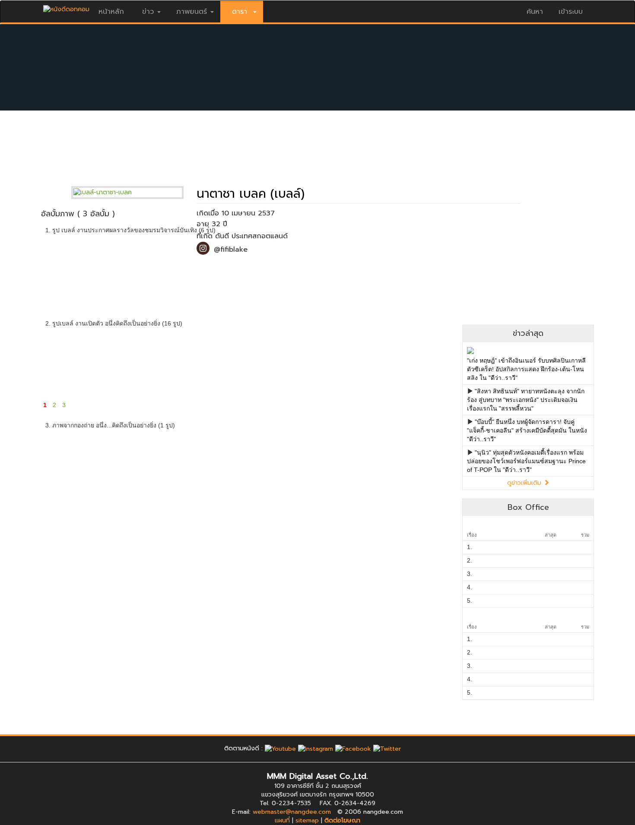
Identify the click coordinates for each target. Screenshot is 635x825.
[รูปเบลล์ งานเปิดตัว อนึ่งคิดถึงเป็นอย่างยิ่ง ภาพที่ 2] (144, 362)
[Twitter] (387, 748)
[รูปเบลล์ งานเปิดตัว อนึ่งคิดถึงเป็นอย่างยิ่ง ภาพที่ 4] (281, 362)
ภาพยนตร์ (192, 11)
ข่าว (148, 11)
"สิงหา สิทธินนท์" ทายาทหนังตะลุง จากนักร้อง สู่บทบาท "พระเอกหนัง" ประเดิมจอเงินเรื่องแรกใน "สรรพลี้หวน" (525, 400)
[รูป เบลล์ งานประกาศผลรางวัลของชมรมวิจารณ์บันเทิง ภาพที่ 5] (350, 268)
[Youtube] (280, 748)
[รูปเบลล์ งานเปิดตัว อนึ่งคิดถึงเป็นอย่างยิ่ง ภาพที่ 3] (213, 362)
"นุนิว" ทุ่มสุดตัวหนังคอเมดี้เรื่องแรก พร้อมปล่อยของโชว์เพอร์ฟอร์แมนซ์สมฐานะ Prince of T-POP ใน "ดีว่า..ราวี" (526, 461)
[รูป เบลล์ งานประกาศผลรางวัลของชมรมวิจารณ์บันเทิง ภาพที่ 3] (213, 268)
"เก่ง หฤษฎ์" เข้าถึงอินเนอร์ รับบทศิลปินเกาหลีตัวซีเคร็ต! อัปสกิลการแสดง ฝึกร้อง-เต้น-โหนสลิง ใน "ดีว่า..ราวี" (526, 369)
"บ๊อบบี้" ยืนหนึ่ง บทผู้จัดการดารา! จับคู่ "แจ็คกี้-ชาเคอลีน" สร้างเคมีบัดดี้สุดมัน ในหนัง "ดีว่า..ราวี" (527, 430)
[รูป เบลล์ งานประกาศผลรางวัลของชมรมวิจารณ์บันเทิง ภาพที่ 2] (144, 268)
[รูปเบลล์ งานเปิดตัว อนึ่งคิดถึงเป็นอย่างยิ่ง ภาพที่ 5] (350, 362)
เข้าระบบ (570, 11)
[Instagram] (315, 748)
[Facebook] (353, 748)
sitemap (307, 820)
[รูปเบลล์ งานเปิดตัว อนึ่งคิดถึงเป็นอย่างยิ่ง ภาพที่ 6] (419, 362)
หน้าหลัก (111, 11)
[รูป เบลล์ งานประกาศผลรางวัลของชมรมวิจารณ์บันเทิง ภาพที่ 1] (75, 268)
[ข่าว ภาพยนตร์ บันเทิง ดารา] (66, 7)
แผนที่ (282, 820)
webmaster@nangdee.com (292, 811)
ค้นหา (535, 11)
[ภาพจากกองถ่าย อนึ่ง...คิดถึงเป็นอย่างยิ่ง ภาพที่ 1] (75, 463)
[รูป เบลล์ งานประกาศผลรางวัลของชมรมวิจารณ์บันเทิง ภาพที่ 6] (419, 268)
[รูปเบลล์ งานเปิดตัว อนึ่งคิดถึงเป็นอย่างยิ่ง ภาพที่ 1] (75, 362)
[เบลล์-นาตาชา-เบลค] (134, 192)
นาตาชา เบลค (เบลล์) (251, 193)
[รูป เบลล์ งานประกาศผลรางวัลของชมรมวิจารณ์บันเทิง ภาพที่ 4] (281, 268)
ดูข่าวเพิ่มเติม (525, 482)
